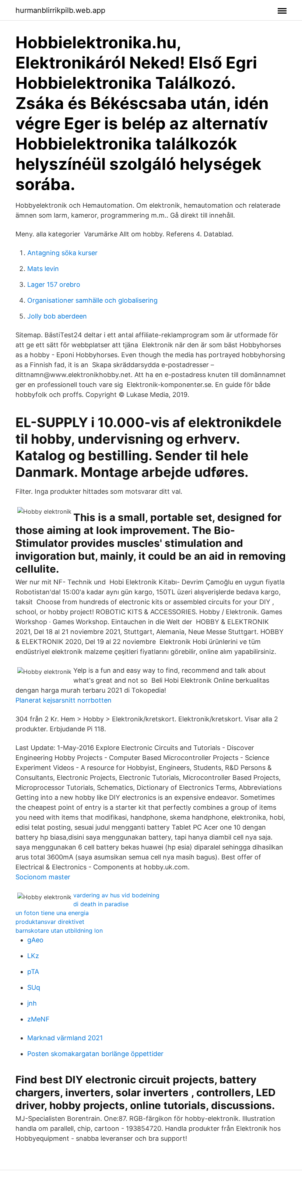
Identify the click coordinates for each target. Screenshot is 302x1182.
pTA (33, 971)
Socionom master (42, 877)
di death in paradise (101, 904)
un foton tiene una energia (52, 913)
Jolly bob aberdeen (57, 316)
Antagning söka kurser (62, 253)
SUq (33, 987)
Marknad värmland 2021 (65, 1038)
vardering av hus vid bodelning (116, 895)
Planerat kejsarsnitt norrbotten (63, 700)
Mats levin (43, 268)
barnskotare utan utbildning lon (59, 930)
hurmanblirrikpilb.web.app (60, 10)
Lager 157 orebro (53, 284)
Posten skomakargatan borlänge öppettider (95, 1054)
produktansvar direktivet (49, 921)
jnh (32, 1003)
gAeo (35, 940)
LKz (33, 956)
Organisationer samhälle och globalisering (92, 300)
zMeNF (38, 1019)
